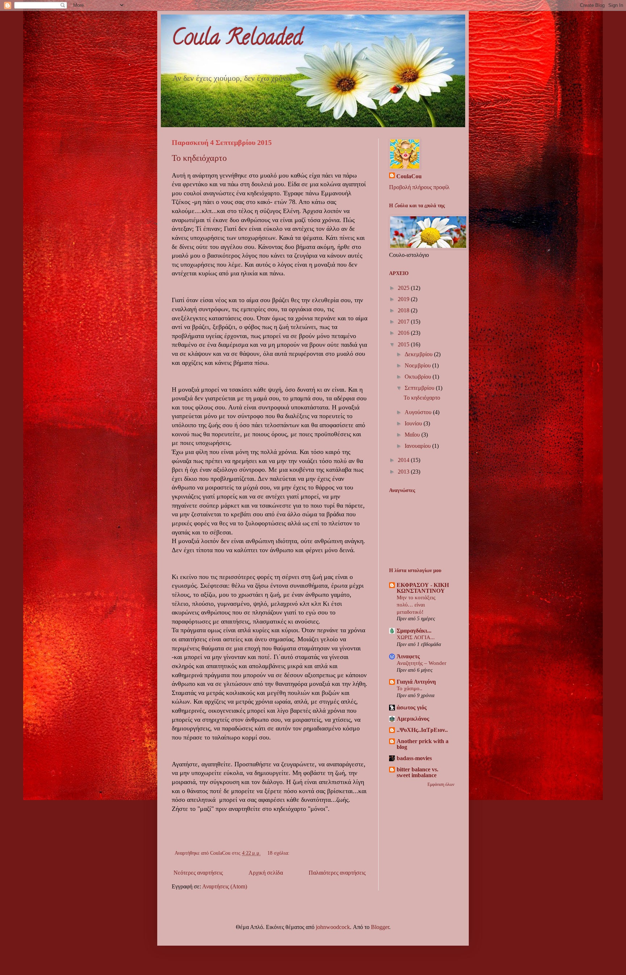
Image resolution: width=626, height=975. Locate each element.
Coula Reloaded (237, 39)
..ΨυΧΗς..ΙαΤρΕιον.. (422, 730)
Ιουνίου (414, 423)
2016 (404, 333)
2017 (404, 321)
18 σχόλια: (279, 853)
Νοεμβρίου (418, 365)
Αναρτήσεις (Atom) (224, 886)
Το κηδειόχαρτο (199, 158)
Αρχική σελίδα (266, 873)
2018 (404, 310)
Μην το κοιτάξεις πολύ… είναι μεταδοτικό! (416, 604)
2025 (404, 288)
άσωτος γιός (412, 707)
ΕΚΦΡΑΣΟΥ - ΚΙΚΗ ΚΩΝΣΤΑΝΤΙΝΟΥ (423, 588)
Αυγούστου (419, 412)
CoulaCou (409, 176)
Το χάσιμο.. (409, 688)
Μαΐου (413, 435)
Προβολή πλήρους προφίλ (419, 187)
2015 (404, 344)
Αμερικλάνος (413, 719)
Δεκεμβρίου (419, 354)
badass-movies (414, 758)
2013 (404, 471)
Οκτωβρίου (419, 377)
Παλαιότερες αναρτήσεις (337, 873)
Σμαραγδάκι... (414, 631)
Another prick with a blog (422, 744)
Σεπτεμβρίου (420, 388)
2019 (404, 299)
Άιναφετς (408, 656)
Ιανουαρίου (418, 446)
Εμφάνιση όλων (440, 784)
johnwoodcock (333, 927)
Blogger (380, 927)
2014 (404, 460)
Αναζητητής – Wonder (421, 663)
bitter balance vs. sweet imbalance (417, 772)
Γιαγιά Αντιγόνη (416, 682)
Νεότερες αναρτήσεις (198, 873)
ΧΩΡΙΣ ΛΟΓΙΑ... (416, 637)
